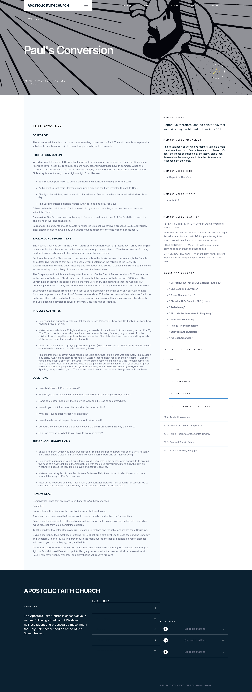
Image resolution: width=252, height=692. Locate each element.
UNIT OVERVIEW (179, 381)
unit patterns (179, 393)
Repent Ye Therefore (180, 177)
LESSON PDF (171, 360)
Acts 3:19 (174, 200)
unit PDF (175, 370)
